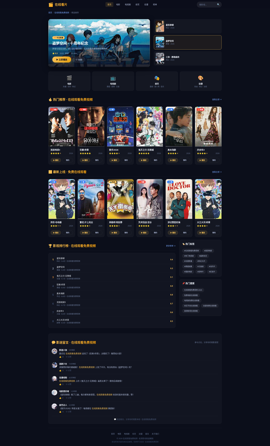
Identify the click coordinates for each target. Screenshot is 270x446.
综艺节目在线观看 (191, 306)
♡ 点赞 (68, 357)
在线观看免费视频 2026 (193, 290)
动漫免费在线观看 (210, 306)
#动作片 (212, 266)
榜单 (155, 4)
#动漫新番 (188, 261)
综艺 (138, 4)
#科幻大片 (201, 261)
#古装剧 (200, 266)
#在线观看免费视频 (191, 251)
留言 (147, 433)
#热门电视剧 (189, 256)
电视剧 (128, 4)
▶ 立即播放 (61, 59)
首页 (109, 4)
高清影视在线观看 (191, 311)
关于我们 (155, 433)
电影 (118, 4)
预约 (67, 160)
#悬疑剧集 (188, 266)
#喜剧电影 (188, 271)
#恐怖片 (200, 271)
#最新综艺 (203, 256)
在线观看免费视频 (61, 12)
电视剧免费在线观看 (191, 300)
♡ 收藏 (79, 59)
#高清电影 (208, 251)
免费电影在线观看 (191, 295)
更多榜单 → (171, 245)
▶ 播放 (55, 160)
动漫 (146, 4)
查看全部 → (217, 99)
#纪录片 (212, 271)
